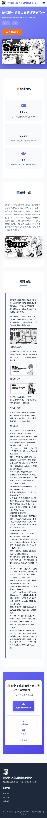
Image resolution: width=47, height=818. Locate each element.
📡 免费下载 (13, 32)
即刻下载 (6, 801)
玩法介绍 (6, 793)
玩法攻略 (6, 797)
